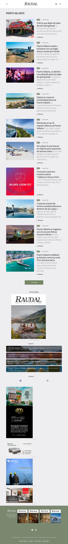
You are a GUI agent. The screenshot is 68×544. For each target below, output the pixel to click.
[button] (6, 4)
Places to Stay (37, 541)
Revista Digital (45, 541)
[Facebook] (20, 381)
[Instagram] (47, 381)
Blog (38, 19)
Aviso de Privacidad (53, 537)
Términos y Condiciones (43, 537)
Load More (34, 282)
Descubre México (23, 541)
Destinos (31, 541)
